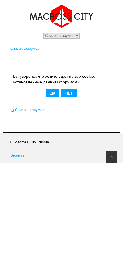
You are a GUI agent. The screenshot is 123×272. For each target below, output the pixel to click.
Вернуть (17, 155)
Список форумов (24, 48)
